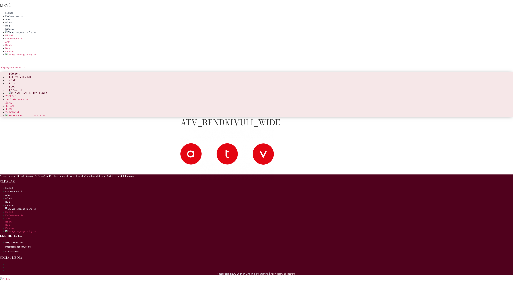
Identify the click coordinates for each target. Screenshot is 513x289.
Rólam (9, 106)
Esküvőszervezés (20, 77)
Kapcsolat (12, 112)
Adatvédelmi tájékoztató (283, 273)
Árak (8, 102)
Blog (8, 109)
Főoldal (10, 96)
